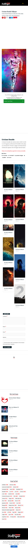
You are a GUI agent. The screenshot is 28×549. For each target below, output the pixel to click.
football (12, 155)
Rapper (20, 512)
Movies (4, 507)
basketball (19, 489)
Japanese (5, 503)
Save (16, 17)
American (13, 484)
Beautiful (5, 491)
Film (16, 496)
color (4, 493)
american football (6, 487)
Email (4, 332)
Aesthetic (5, 484)
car (11, 491)
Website (4, 337)
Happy (11, 498)
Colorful (11, 493)
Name (4, 326)
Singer (4, 514)
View (4, 519)
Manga (4, 505)
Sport (11, 514)
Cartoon (23, 491)
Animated (5, 489)
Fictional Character (7, 496)
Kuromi (12, 503)
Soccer (9, 157)
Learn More (16, 544)
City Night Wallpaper (13, 416)
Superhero (5, 516)
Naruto (17, 507)
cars (16, 491)
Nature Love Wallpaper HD (14, 407)
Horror (17, 500)
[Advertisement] (14, 34)
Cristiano (5, 155)
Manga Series (12, 505)
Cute (18, 493)
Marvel (20, 505)
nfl (9, 512)
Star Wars (17, 514)
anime (12, 489)
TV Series (13, 516)
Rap (14, 512)
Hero (4, 500)
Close (14, 546)
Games (4, 498)
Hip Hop (10, 500)
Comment (5, 316)
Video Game (20, 516)
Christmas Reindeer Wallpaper (14, 398)
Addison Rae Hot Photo (13, 426)
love (18, 503)
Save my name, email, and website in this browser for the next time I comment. (13, 343)
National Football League (8, 509)
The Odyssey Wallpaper (8, 189)
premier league (19, 155)
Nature (18, 509)
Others (4, 153)
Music (11, 507)
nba (4, 512)
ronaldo (4, 157)
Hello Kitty (18, 498)
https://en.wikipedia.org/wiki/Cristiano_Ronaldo (13, 151)
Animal (15, 487)
